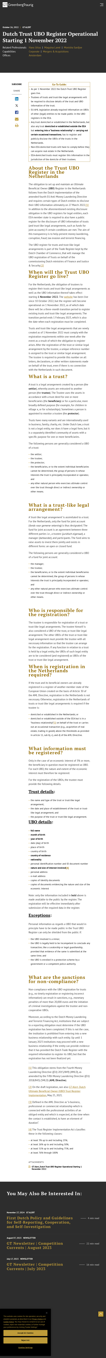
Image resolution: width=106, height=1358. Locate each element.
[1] (87, 205)
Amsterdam (35, 55)
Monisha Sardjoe (73, 47)
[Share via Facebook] (16, 113)
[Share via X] (16, 106)
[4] (67, 867)
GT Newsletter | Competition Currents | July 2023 (35, 1266)
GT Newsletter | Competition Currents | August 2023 (35, 1245)
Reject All (25, 1340)
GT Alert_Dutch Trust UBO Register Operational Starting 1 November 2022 (57, 1167)
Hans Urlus (35, 47)
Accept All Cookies (25, 1333)
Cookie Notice (8, 1322)
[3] (54, 722)
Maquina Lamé (52, 47)
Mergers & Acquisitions (56, 51)
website (68, 296)
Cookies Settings (25, 1347)
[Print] (16, 125)
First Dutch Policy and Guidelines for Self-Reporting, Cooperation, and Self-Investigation (40, 1222)
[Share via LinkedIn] (16, 99)
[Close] (46, 1313)
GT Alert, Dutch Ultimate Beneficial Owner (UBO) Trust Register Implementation (57, 1091)
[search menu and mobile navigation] (102, 5)
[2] (42, 265)
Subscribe (17, 84)
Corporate (34, 51)
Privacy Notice (37, 1319)
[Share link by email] (16, 119)
